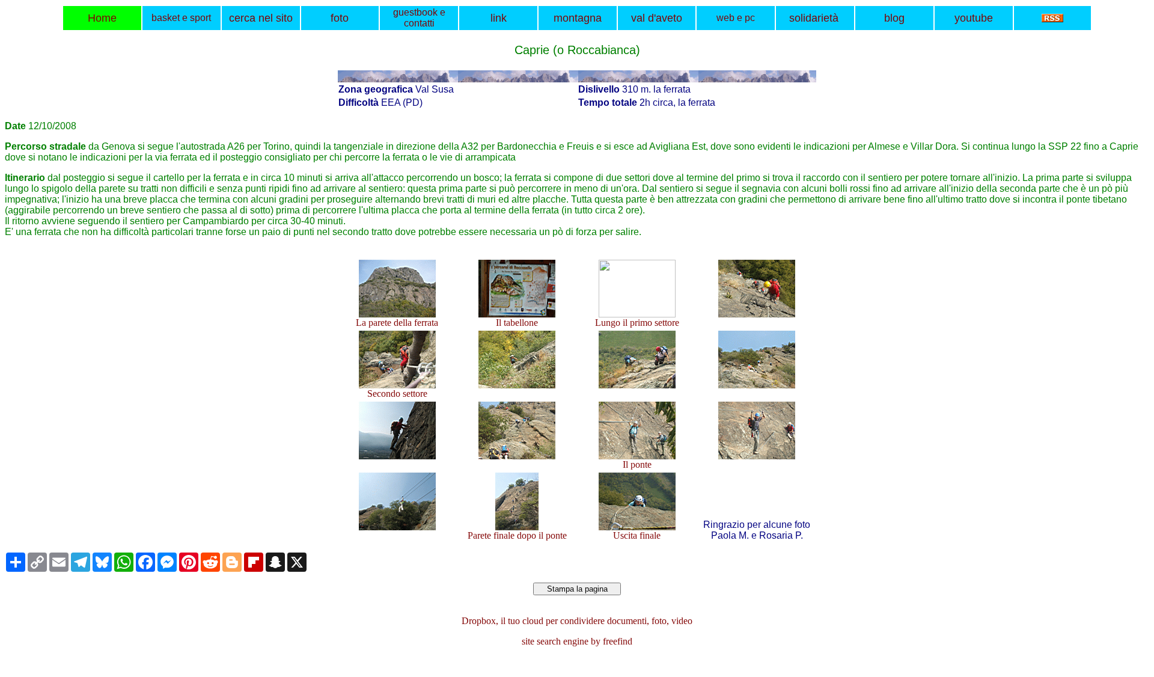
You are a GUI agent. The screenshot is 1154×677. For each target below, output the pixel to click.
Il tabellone (517, 322)
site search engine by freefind (577, 641)
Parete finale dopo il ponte (517, 535)
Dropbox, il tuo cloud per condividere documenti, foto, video (577, 621)
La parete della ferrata (397, 322)
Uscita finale (637, 535)
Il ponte (637, 464)
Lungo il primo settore (637, 322)
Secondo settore (397, 393)
